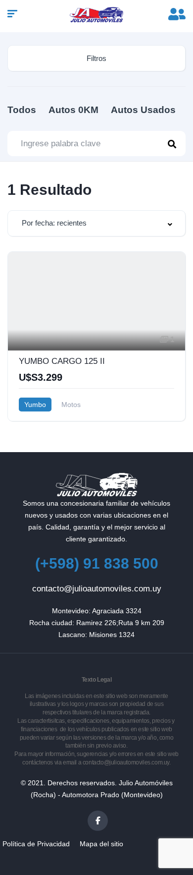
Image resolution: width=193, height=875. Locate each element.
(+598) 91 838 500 (96, 563)
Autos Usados (143, 110)
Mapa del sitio (101, 844)
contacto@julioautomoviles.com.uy (96, 588)
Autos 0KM (73, 110)
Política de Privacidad (36, 844)
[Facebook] (98, 821)
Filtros (96, 58)
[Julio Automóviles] (97, 15)
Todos (21, 110)
